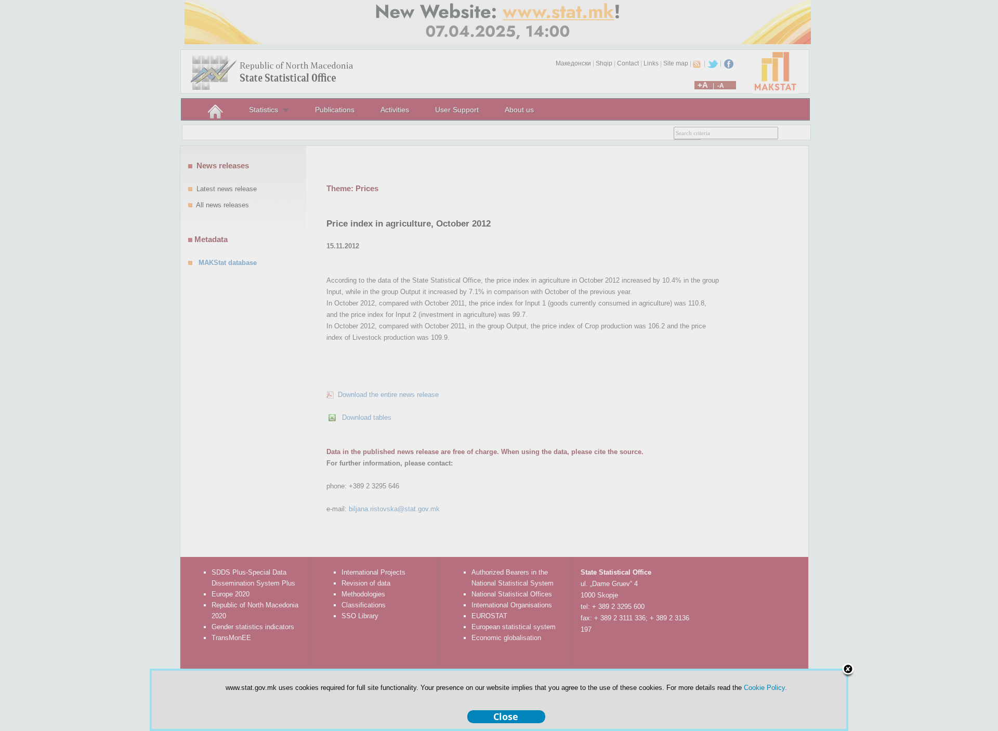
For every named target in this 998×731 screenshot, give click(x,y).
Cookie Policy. (765, 688)
